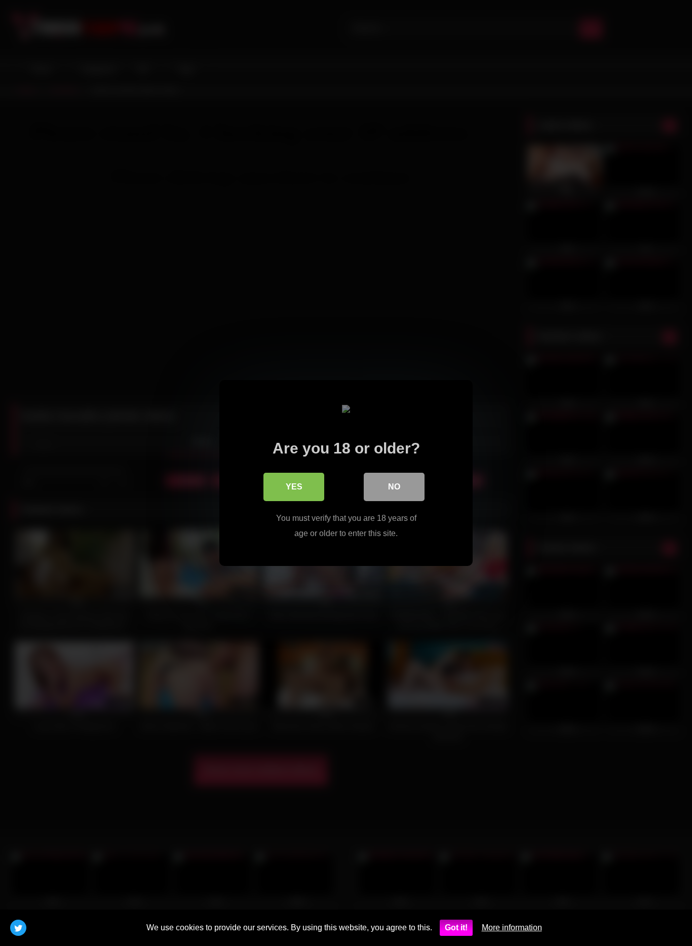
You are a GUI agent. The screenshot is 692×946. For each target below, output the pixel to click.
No (394, 486)
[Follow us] (18, 928)
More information (512, 927)
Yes (294, 486)
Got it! (456, 927)
